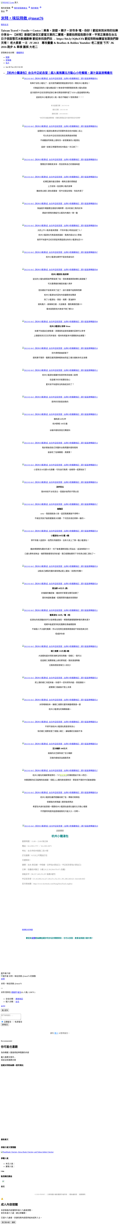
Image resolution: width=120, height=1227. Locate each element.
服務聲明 (82, 1194)
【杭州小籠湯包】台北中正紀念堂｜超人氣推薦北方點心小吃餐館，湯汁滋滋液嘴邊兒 (59, 72)
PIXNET (42, 1194)
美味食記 (19, 999)
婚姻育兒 (20, 53)
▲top (3, 1006)
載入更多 (5, 1010)
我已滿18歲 (6, 1222)
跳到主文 (4, 25)
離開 (13, 1222)
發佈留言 (5, 1024)
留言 (19, 992)
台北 (17, 1002)
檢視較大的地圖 (27, 930)
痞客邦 (14, 992)
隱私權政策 (73, 1194)
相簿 (7, 57)
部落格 (8, 60)
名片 (7, 63)
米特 (33, 938)
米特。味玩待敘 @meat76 (22, 18)
